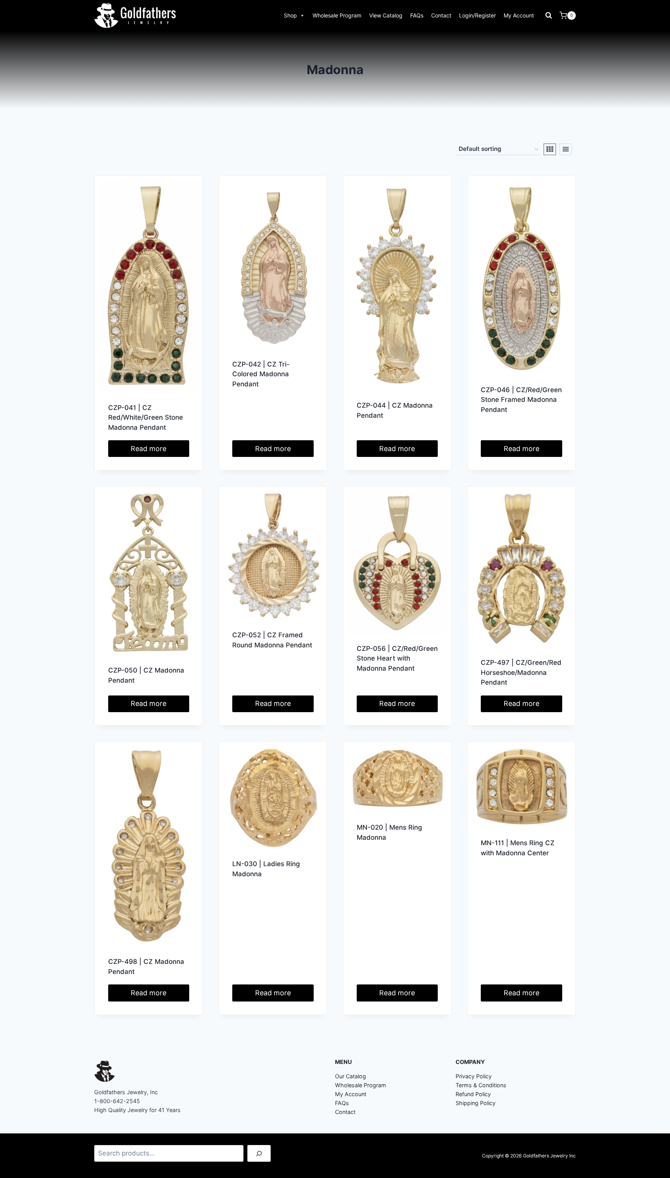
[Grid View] (550, 149)
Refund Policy (473, 1094)
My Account (519, 15)
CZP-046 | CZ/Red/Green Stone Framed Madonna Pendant (521, 399)
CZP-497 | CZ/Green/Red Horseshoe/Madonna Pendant (521, 672)
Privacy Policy (474, 1076)
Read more (148, 449)
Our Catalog (350, 1076)
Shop (290, 15)
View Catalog (385, 15)
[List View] (565, 149)
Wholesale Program (337, 15)
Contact (441, 15)
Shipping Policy (476, 1103)
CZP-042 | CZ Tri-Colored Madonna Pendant (261, 374)
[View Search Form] (549, 15)
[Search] (259, 1153)
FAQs (416, 15)
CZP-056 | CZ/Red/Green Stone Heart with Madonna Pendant (397, 658)
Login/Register (477, 15)
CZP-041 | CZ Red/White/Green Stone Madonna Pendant (145, 417)
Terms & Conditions (481, 1085)
